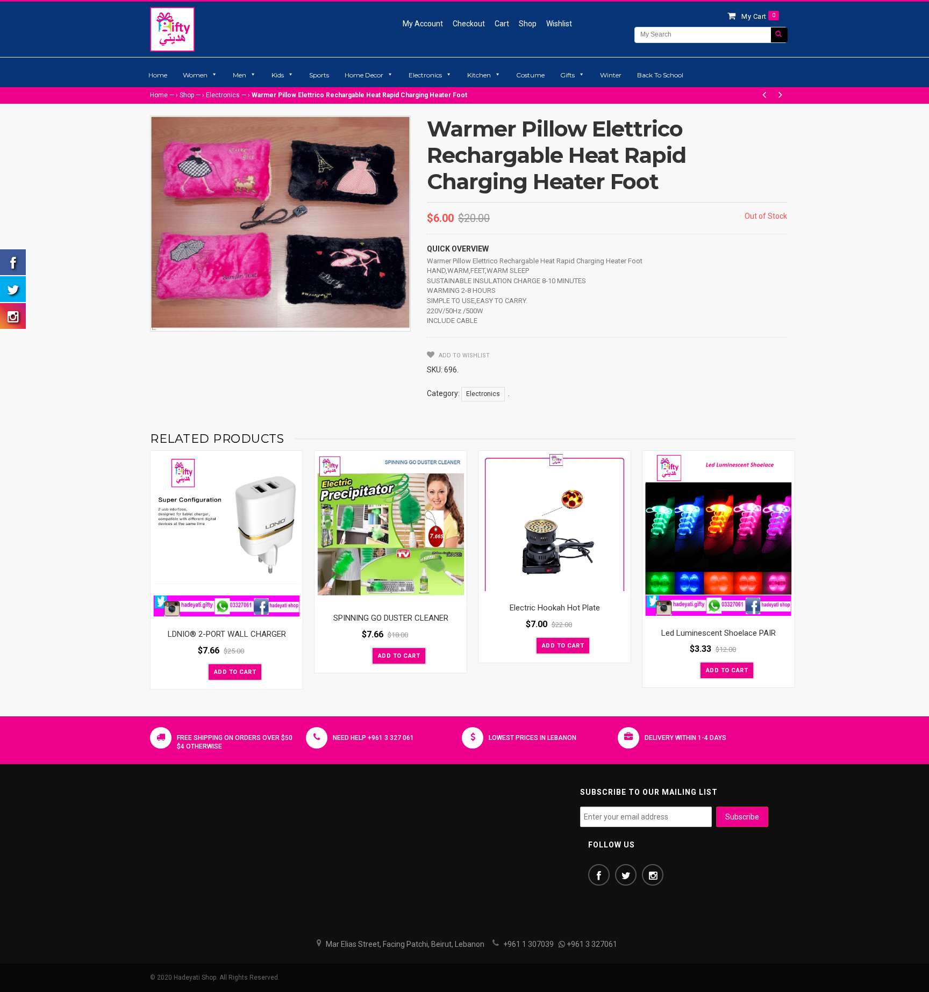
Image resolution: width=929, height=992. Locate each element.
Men (239, 75)
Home (157, 75)
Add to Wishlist (463, 355)
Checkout (469, 23)
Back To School (660, 75)
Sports (319, 75)
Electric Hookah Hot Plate (555, 608)
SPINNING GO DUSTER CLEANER (390, 618)
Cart (502, 23)
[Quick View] (292, 609)
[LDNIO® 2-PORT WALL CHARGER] (226, 535)
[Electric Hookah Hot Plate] (554, 522)
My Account (423, 23)
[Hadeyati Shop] (172, 29)
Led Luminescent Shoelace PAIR (718, 633)
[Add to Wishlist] (198, 671)
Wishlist (559, 23)
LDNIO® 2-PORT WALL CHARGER (227, 634)
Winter (610, 75)
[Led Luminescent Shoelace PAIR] (718, 535)
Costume (530, 75)
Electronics (425, 75)
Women (195, 75)
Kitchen (479, 75)
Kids (277, 75)
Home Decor (364, 75)
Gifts (567, 75)
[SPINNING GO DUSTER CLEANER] (390, 527)
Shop (528, 23)
